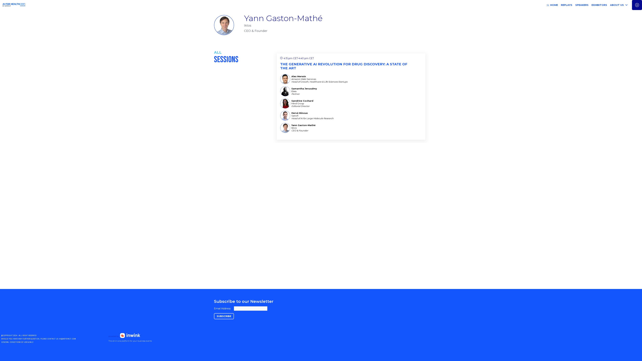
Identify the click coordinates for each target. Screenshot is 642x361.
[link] (552, 5)
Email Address (222, 308)
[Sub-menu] (626, 5)
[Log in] (637, 5)
